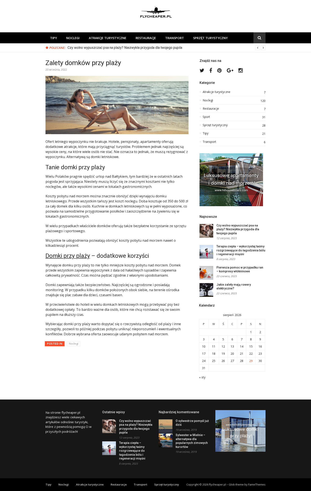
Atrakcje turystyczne (107, 38)
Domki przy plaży (67, 255)
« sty (202, 377)
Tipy (53, 38)
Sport (206, 117)
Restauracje (146, 38)
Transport (174, 38)
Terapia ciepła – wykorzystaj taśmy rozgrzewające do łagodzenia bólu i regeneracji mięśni (240, 250)
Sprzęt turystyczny (210, 38)
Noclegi (73, 38)
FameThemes (257, 484)
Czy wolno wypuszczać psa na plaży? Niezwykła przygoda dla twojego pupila (124, 48)
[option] (166, 47)
